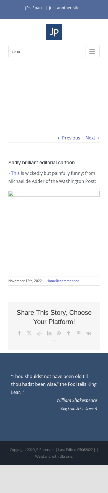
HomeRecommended (63, 280)
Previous (71, 138)
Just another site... (66, 7)
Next (90, 138)
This (15, 173)
